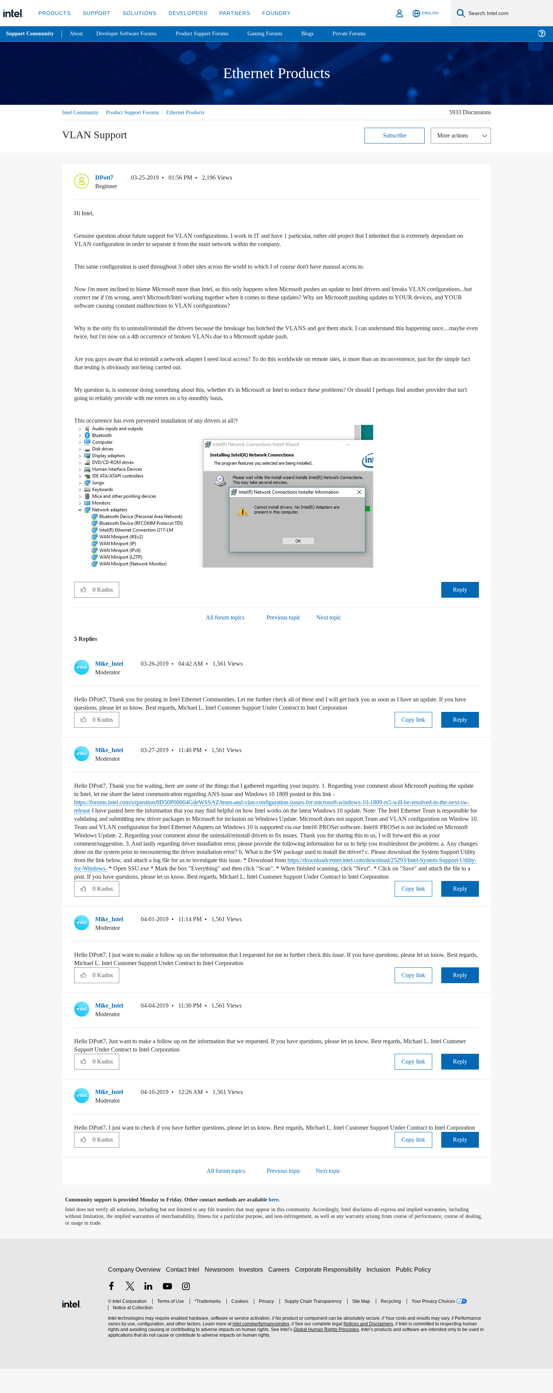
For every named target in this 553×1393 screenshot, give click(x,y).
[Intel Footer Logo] (71, 1327)
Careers (280, 1294)
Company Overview (134, 1294)
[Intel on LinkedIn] (148, 1311)
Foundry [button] (267, 13)
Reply (460, 589)
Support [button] (94, 13)
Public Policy (414, 1294)
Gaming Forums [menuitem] (278, 34)
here (280, 1224)
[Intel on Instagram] (185, 1311)
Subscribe (395, 135)
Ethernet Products (197, 112)
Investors (252, 1294)
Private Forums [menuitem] (365, 34)
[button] (476, 179)
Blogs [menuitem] (322, 34)
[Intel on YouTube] (167, 1311)
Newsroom (220, 1294)
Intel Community (81, 112)
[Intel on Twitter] (130, 1311)
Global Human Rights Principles (324, 1354)
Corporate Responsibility (329, 1294)
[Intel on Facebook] (111, 1311)
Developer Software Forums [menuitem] (132, 34)
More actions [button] (454, 135)
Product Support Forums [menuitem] (213, 34)
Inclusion (380, 1294)
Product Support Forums (138, 112)
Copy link (413, 719)
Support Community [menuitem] (30, 34)
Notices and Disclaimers (366, 1348)
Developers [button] (182, 13)
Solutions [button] (136, 13)
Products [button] (53, 13)
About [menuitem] (78, 34)
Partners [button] (227, 13)
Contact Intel (183, 1294)
